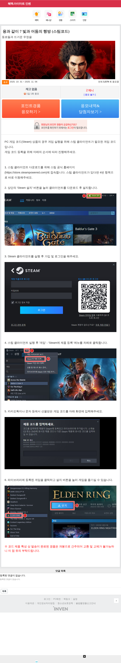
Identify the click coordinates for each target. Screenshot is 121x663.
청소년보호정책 (65, 603)
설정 (75, 599)
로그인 (47, 599)
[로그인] (112, 3)
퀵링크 (66, 599)
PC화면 (57, 599)
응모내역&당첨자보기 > (90, 109)
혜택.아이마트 (16, 3)
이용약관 (29, 603)
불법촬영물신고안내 (86, 603)
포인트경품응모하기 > (31, 109)
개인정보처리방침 (46, 603)
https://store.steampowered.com (26, 172)
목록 (4, 591)
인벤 (28, 3)
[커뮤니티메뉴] (3, 3)
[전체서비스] (117, 3)
